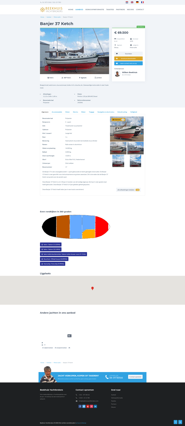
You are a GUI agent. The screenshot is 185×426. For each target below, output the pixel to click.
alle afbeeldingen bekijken (128, 190)
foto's (51, 78)
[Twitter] (84, 406)
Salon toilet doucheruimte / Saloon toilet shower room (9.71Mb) (64, 254)
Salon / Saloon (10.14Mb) (51, 249)
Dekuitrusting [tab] (122, 112)
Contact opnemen (135, 377)
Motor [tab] (67, 112)
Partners (120, 10)
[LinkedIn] (95, 406)
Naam (173, 368)
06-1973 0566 (46, 2)
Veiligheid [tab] (133, 112)
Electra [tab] (75, 112)
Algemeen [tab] (45, 112)
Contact (140, 10)
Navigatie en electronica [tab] (106, 112)
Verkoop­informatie (94, 10)
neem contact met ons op (128, 63)
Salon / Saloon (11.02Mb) (51, 244)
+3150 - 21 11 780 (84, 398)
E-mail (173, 376)
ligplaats (84, 78)
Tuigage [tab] (91, 112)
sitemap (83, 423)
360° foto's (67, 78)
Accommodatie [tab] (57, 112)
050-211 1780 (57, 2)
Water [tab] (83, 112)
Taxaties (110, 10)
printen (99, 78)
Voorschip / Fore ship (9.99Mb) (53, 264)
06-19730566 (116, 377)
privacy (78, 423)
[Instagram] (92, 406)
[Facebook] (80, 406)
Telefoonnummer (177, 384)
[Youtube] (88, 406)
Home (70, 10)
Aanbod (79, 10)
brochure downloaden (128, 58)
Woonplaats (175, 393)
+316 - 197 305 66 (84, 395)
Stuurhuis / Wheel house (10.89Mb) (55, 259)
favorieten (128, 54)
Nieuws (130, 10)
